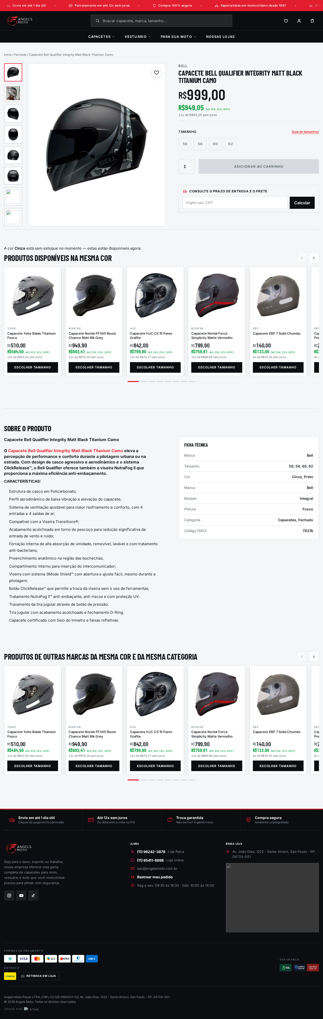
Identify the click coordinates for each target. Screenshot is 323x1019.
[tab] (133, 381)
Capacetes (99, 37)
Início (8, 54)
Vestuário (136, 37)
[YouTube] (21, 895)
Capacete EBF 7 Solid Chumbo (277, 333)
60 (215, 143)
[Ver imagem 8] (13, 217)
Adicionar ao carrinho (258, 166)
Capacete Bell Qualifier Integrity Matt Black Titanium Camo (65, 450)
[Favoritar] (156, 72)
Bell (182, 66)
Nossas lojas (220, 37)
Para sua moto (176, 37)
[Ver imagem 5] (13, 155)
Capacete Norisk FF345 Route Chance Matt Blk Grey (92, 335)
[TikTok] (33, 895)
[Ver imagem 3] (13, 114)
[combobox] (161, 20)
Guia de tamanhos (305, 132)
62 (230, 143)
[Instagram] (9, 895)
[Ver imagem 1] (13, 72)
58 (200, 143)
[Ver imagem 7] (13, 196)
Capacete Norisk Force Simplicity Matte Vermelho (212, 335)
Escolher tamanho (32, 367)
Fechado (20, 54)
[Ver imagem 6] (13, 176)
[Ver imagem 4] (13, 134)
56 (185, 143)
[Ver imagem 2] (13, 93)
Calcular (302, 202)
